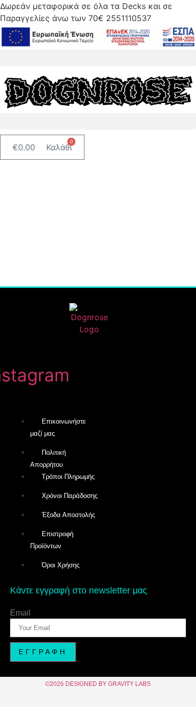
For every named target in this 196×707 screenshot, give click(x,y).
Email (20, 613)
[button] (98, 58)
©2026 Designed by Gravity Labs (98, 683)
